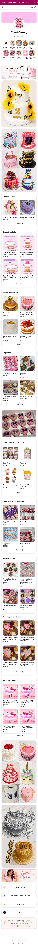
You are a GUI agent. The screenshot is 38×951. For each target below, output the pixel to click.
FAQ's (25, 940)
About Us (13, 940)
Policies (20, 940)
